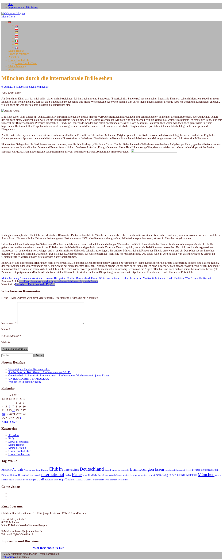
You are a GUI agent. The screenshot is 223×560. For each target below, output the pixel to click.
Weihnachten (111, 480)
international (113, 278)
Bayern (49, 278)
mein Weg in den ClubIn (171, 475)
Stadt (169, 278)
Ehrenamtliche (123, 470)
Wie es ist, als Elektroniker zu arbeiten (29, 369)
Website (5, 342)
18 (3, 414)
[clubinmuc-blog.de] (13, 13)
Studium (49, 479)
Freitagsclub (180, 470)
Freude (188, 470)
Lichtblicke (92, 475)
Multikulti (148, 278)
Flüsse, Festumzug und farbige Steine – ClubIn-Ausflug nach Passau (58, 281)
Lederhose (135, 278)
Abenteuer (25, 278)
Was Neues (191, 278)
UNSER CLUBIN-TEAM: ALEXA (28, 378)
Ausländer (37, 278)
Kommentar (9, 323)
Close (12, 16)
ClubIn (71, 278)
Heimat (13, 475)
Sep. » (13, 421)
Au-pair (17, 469)
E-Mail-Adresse (11, 335)
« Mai (4, 421)
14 (13, 410)
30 (20, 418)
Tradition (179, 278)
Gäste (102, 278)
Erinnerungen (142, 469)
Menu (4, 16)
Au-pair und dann (32, 470)
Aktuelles (13, 56)
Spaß (40, 479)
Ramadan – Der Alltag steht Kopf (35, 284)
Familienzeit (170, 470)
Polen (26, 480)
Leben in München (18, 53)
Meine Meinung (17, 66)
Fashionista (7, 556)
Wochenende (123, 480)
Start (10, 4)
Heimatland (23, 475)
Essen (94, 278)
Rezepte (32, 480)
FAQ (11, 69)
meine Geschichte (131, 475)
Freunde (196, 470)
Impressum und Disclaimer (23, 7)
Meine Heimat (16, 50)
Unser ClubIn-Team (26, 63)
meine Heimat (148, 475)
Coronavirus (71, 469)
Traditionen (84, 479)
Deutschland (83, 278)
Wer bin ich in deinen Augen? (25, 381)
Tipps (62, 479)
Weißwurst (205, 278)
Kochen (68, 475)
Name (5, 329)
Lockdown (103, 475)
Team (56, 480)
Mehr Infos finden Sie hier (48, 547)
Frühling (5, 475)
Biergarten (60, 278)
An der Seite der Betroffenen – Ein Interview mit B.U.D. (39, 372)
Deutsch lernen (111, 470)
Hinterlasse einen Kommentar (32, 86)
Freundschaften (209, 469)
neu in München (15, 480)
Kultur (125, 278)
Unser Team (98, 480)
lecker (85, 475)
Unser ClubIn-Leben (19, 60)
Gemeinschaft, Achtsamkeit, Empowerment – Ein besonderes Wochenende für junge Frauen (59, 375)
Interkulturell (35, 475)
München (160, 278)
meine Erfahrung (115, 475)
